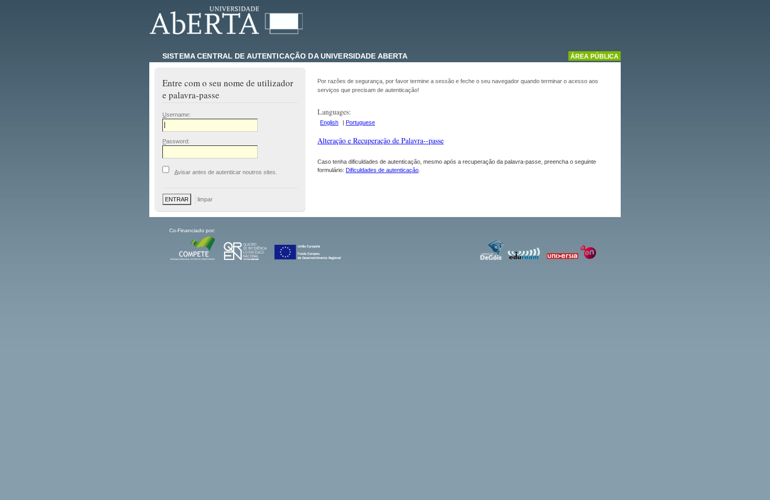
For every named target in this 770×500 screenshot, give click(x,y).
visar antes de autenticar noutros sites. (225, 171)
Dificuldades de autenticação (382, 170)
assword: (176, 141)
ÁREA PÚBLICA (594, 56)
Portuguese (360, 122)
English (329, 122)
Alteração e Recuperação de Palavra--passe (380, 140)
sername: (176, 114)
